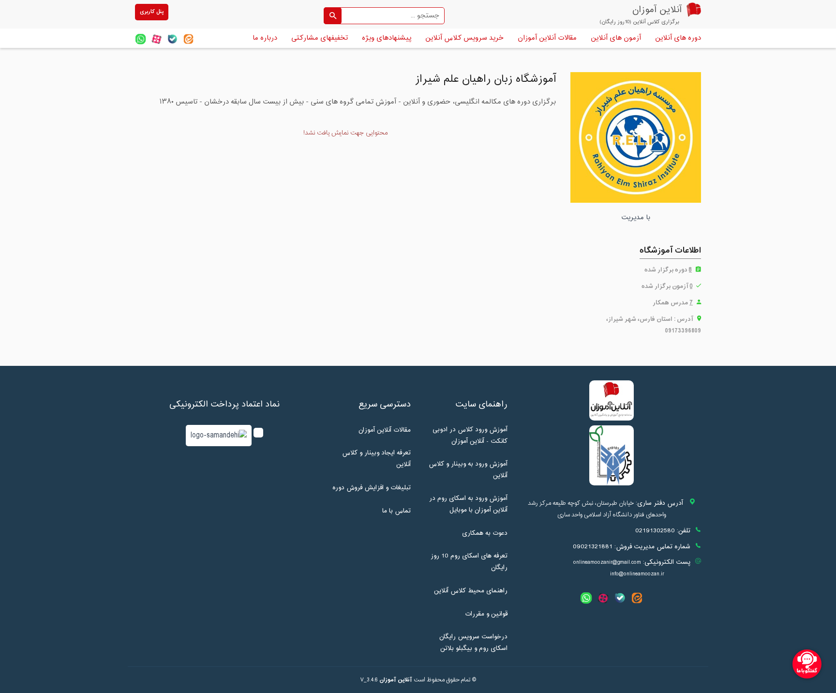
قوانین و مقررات (486, 614)
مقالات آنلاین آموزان (547, 38)
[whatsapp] (140, 39)
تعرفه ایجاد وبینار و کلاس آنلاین (376, 459)
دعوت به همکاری (485, 533)
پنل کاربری (152, 12)
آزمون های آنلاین (616, 38)
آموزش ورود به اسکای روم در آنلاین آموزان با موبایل (468, 504)
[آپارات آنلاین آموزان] (156, 39)
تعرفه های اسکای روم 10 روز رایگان (469, 562)
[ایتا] (188, 39)
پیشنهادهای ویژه (386, 38)
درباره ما (265, 38)
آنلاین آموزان (395, 680)
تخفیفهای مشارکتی (319, 38)
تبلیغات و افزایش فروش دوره (371, 487)
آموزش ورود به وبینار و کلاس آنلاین (468, 470)
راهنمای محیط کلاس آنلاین (471, 591)
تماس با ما (396, 511)
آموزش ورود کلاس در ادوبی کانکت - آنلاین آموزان (470, 435)
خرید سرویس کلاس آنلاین (464, 38)
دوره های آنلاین (678, 38)
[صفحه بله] (172, 39)
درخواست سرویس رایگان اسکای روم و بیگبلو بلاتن (473, 643)
